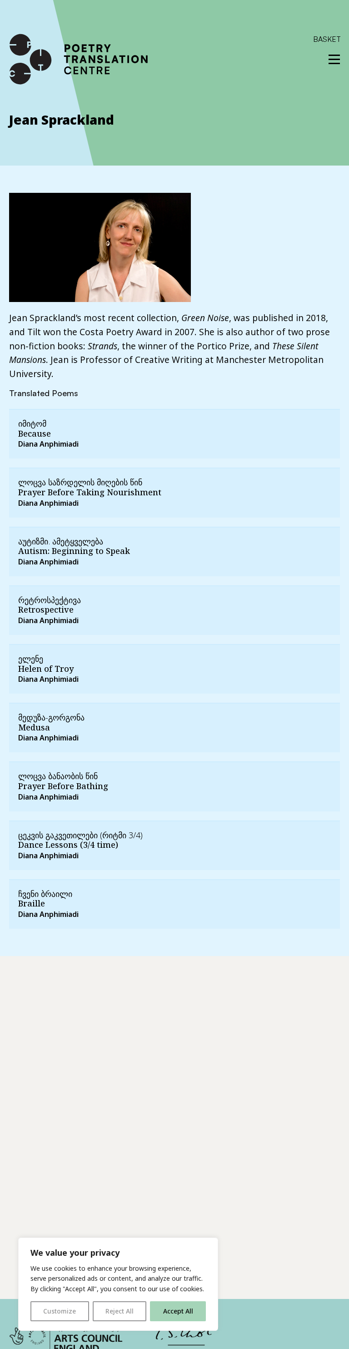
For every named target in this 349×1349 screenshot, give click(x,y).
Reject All (119, 1311)
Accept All (178, 1311)
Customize (59, 1311)
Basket (327, 39)
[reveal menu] (334, 59)
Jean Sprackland (61, 119)
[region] (118, 1284)
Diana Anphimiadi (48, 444)
